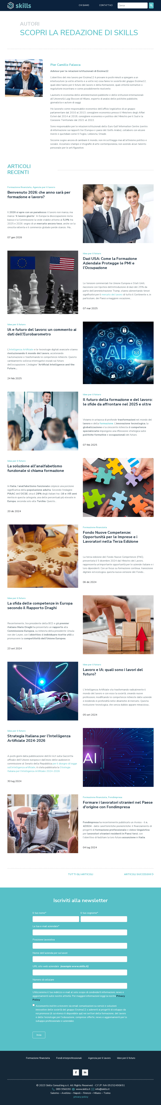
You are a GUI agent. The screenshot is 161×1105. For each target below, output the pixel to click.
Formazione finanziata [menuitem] (38, 1058)
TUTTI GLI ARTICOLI (80, 874)
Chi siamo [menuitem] (84, 5)
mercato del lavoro (112, 294)
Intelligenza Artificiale (21, 349)
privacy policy (81, 1097)
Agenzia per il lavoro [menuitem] (99, 1058)
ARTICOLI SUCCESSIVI (138, 874)
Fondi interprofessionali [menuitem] (69, 1058)
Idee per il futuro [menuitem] (126, 1058)
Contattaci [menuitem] (106, 5)
